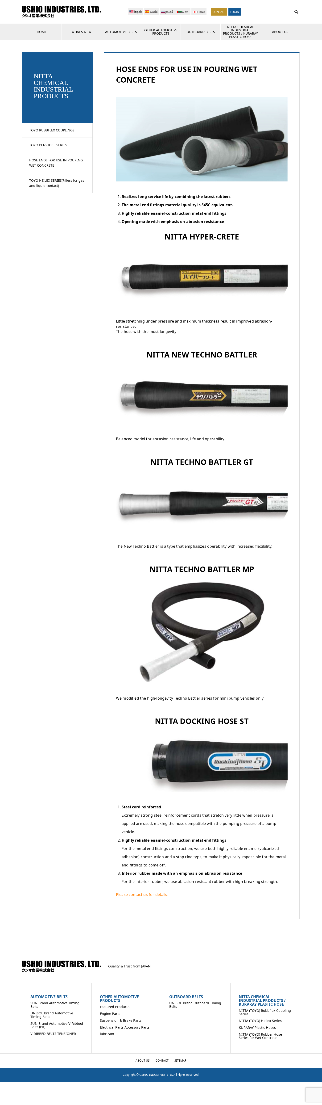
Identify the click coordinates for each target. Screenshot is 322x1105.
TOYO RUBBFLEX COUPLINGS (51, 130)
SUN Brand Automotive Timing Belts (54, 1004)
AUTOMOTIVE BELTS (121, 31)
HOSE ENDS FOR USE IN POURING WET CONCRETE (56, 163)
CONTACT (219, 12)
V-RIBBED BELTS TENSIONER (53, 1033)
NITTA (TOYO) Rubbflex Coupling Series (265, 1012)
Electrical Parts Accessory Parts (124, 1027)
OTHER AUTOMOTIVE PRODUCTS (161, 32)
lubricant (107, 1034)
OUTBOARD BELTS (200, 31)
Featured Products (114, 1006)
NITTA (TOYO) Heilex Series (260, 1020)
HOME (42, 31)
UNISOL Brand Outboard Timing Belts (195, 1004)
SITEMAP (180, 1061)
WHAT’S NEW (81, 31)
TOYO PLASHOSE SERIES (48, 145)
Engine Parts (110, 1013)
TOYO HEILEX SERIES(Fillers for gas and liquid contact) (56, 183)
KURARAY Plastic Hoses (257, 1027)
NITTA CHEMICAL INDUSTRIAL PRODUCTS (53, 86)
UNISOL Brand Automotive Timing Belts (51, 1015)
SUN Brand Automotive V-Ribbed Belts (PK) (56, 1025)
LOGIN (234, 12)
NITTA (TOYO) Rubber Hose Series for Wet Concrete (260, 1036)
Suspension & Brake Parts (120, 1020)
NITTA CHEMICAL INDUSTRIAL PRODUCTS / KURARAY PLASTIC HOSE (240, 32)
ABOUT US (280, 31)
